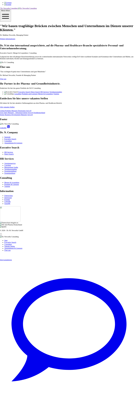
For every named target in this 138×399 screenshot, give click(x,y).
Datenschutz (8, 196)
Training (56, 94)
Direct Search (35, 92)
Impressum (8, 198)
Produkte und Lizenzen (30, 94)
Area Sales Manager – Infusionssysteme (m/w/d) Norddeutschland (22, 113)
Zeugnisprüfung (9, 173)
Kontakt (7, 200)
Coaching (7, 165)
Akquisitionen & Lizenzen (13, 143)
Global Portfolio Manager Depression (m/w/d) (15, 111)
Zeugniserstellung (10, 171)
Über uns (3, 79)
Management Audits (11, 167)
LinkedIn (7, 201)
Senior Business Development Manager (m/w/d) (16, 115)
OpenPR (7, 203)
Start (5, 240)
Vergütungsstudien (55, 92)
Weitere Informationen (7, 39)
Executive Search (24, 92)
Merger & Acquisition (45, 94)
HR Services (44, 92)
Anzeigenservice (10, 163)
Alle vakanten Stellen (7, 107)
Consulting (17, 94)
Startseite (7, 137)
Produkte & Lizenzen (11, 184)
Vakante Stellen (9, 246)
